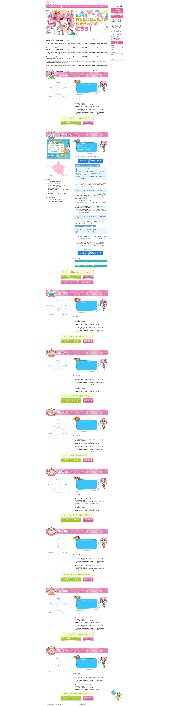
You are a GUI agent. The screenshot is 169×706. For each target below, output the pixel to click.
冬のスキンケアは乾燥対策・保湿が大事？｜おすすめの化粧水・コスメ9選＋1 (117, 20)
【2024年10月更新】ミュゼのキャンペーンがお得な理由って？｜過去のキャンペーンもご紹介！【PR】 (117, 25)
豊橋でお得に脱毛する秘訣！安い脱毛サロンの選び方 (117, 31)
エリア (100, 7)
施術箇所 (69, 7)
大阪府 (112, 56)
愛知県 (112, 54)
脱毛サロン (54, 7)
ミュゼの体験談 (85, 282)
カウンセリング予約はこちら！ (90, 161)
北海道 (112, 47)
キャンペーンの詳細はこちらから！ (84, 249)
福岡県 (112, 59)
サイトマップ (67, 704)
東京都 (112, 45)
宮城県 (112, 49)
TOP (46, 704)
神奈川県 (113, 52)
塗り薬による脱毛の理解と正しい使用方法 (117, 35)
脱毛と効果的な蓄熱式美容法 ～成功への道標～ (117, 39)
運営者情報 (50, 704)
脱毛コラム (85, 7)
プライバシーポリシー (58, 704)
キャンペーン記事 (69, 282)
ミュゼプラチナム (115, 13)
